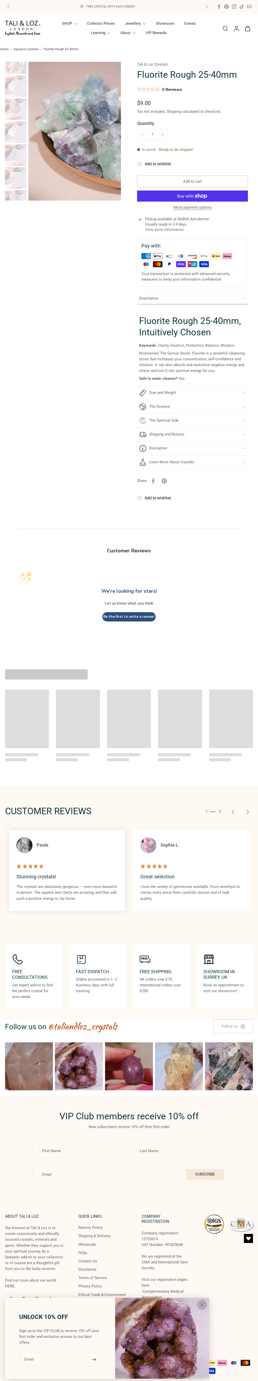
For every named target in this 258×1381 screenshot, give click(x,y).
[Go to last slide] (233, 811)
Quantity (145, 123)
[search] (225, 28)
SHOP (67, 23)
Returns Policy (90, 1228)
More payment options (193, 208)
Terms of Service (92, 1278)
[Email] (249, 7)
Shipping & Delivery (94, 1236)
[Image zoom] (74, 131)
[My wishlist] (248, 1238)
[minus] (142, 134)
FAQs (82, 1253)
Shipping (174, 111)
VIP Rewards (156, 33)
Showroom (165, 23)
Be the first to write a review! (129, 616)
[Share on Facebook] (153, 480)
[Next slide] (206, 6)
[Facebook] (219, 7)
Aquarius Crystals (26, 49)
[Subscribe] (94, 1359)
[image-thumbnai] (15, 63)
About (125, 33)
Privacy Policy (90, 1286)
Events (190, 23)
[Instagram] (234, 7)
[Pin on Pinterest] (164, 480)
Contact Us (87, 1261)
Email (29, 1359)
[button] (192, 181)
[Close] (202, 1305)
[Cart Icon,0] (247, 28)
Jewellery (133, 23)
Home (4, 49)
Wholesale (87, 1244)
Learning (98, 33)
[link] (233, 1026)
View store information (164, 229)
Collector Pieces (101, 23)
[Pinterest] (226, 7)
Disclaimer (87, 1269)
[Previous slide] (8, 6)
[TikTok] (241, 7)
